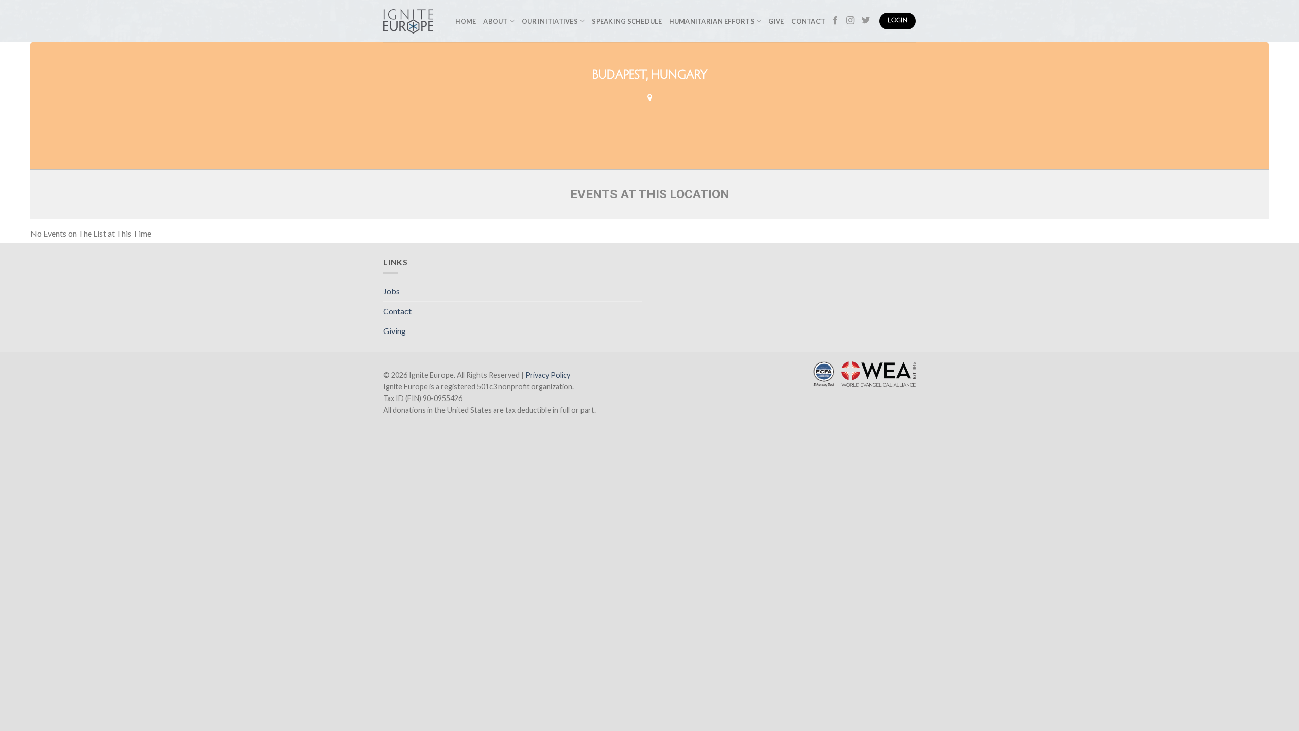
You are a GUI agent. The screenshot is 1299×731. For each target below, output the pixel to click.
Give (776, 21)
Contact (808, 21)
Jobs (391, 291)
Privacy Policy (547, 375)
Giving (394, 331)
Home (465, 21)
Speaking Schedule (627, 21)
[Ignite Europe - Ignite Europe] (408, 21)
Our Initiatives (550, 21)
